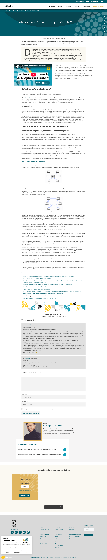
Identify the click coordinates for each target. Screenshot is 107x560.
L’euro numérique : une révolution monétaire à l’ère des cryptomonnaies (37, 449)
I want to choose (17, 552)
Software (57, 539)
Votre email (24, 401)
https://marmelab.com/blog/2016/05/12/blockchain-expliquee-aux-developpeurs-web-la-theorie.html (48, 276)
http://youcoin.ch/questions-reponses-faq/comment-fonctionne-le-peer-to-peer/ (43, 293)
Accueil (3, 10)
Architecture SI (12, 10)
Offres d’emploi (73, 532)
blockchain (27, 98)
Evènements (72, 539)
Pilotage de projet (59, 545)
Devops (56, 543)
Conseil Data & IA (59, 529)
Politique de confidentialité (69, 557)
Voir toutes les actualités (53, 507)
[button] (3, 557)
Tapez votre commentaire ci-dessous (30, 376)
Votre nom (24, 394)
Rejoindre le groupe (98, 6)
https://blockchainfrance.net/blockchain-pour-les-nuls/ (37, 278)
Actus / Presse (86, 6)
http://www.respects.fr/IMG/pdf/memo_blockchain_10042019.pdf (39, 298)
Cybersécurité (58, 534)
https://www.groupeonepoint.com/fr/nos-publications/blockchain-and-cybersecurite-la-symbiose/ (47, 284)
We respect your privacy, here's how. (10, 547)
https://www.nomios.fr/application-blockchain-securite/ (37, 287)
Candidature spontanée (75, 534)
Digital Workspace (59, 548)
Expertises (68, 6)
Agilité (56, 541)
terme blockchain (27, 93)
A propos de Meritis (44, 529)
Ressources (43, 539)
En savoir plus (24, 495)
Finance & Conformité (60, 532)
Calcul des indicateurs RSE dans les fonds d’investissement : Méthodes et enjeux (39, 454)
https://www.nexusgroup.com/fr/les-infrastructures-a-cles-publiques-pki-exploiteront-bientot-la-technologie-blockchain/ (53, 291)
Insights (76, 6)
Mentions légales (58, 557)
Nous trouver (43, 536)
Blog (7, 10)
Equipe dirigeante (44, 534)
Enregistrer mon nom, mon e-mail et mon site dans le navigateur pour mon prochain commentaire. (48, 409)
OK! (27, 552)
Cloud (56, 536)
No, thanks (6, 552)
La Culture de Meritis (74, 536)
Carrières (71, 529)
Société (60, 6)
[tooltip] (104, 16)
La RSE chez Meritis (45, 532)
